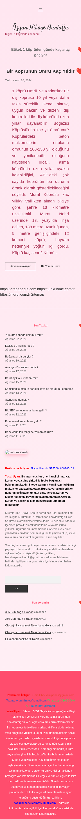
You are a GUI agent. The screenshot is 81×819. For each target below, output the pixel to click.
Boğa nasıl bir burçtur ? (19, 356)
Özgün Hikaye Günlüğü (40, 27)
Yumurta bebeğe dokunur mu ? (24, 335)
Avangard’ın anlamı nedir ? (21, 367)
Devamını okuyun (23, 267)
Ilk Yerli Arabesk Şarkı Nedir (22, 639)
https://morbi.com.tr (15, 294)
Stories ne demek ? (17, 399)
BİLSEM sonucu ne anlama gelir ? (26, 410)
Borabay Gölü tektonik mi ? (21, 378)
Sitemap (37, 294)
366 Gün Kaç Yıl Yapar (19, 612)
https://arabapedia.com (18, 289)
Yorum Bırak (52, 266)
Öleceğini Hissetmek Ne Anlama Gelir (28, 625)
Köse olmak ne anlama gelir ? (23, 421)
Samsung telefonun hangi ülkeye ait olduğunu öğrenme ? (40, 389)
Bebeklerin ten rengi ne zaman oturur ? (29, 432)
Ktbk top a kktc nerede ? (19, 345)
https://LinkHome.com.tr (55, 289)
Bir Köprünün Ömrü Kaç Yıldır (40, 71)
